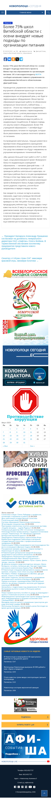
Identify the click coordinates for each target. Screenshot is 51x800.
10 (24, 432)
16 (17, 436)
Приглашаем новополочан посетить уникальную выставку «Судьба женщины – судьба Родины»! (24, 527)
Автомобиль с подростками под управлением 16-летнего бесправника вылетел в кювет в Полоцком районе (24, 588)
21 (4, 439)
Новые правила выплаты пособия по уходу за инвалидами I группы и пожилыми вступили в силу (25, 594)
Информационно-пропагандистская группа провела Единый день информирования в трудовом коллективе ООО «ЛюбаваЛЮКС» (25, 598)
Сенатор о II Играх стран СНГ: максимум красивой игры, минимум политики (22, 259)
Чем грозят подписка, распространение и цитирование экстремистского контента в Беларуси (23, 578)
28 (4, 443)
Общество (8, 23)
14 (4, 436)
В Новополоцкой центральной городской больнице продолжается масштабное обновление (21, 554)
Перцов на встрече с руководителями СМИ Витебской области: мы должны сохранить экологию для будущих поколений (23, 583)
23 (17, 439)
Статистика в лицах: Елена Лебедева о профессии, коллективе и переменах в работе (22, 515)
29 (11, 443)
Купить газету (25, 725)
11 (31, 432)
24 (24, 439)
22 (11, 439)
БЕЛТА (38, 74)
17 (24, 436)
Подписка (26, 717)
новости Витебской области (12, 53)
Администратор (26, 51)
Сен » (32, 446)
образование (27, 53)
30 (17, 443)
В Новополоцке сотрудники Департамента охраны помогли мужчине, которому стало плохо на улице (25, 571)
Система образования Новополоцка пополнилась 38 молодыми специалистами (21, 523)
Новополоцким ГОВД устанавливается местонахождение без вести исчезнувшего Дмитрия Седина (25, 546)
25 (31, 439)
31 (24, 443)
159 (16, 51)
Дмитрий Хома (41, 51)
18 (31, 436)
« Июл (5, 446)
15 (11, 436)
